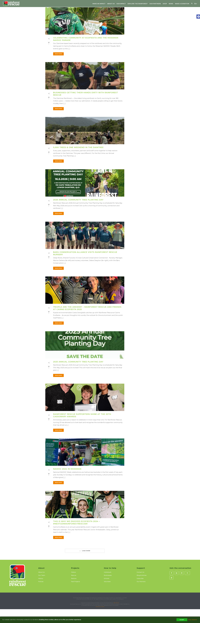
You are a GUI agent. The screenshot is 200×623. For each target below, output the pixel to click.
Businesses (108, 575)
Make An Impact (98, 3)
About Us (111, 3)
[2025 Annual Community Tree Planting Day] (84, 345)
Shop (165, 3)
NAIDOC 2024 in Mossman (67, 469)
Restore (73, 578)
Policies (40, 581)
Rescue (73, 575)
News (171, 3)
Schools (106, 578)
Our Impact (121, 3)
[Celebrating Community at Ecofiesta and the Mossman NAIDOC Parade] (84, 21)
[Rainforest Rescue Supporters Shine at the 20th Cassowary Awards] (84, 397)
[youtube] (171, 578)
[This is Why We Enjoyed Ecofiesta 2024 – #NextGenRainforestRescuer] (84, 504)
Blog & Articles (141, 575)
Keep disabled (192, 619)
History (40, 578)
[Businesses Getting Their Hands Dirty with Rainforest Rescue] (84, 75)
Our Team (41, 575)
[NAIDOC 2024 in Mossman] (84, 452)
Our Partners (155, 3)
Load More (85, 550)
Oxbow (73, 572)
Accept (182, 619)
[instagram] (182, 573)
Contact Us (140, 572)
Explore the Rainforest (138, 3)
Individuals (107, 572)
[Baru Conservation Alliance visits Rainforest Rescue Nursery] (84, 235)
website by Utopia (100, 606)
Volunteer (107, 581)
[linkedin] (177, 573)
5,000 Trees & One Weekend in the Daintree (78, 147)
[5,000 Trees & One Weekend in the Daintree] (84, 130)
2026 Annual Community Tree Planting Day (78, 200)
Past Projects (75, 581)
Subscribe (140, 578)
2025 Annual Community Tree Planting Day (78, 362)
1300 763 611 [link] (116, 602)
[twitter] (187, 573)
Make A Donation (182, 3)
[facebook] (171, 573)
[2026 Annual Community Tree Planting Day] (84, 183)
